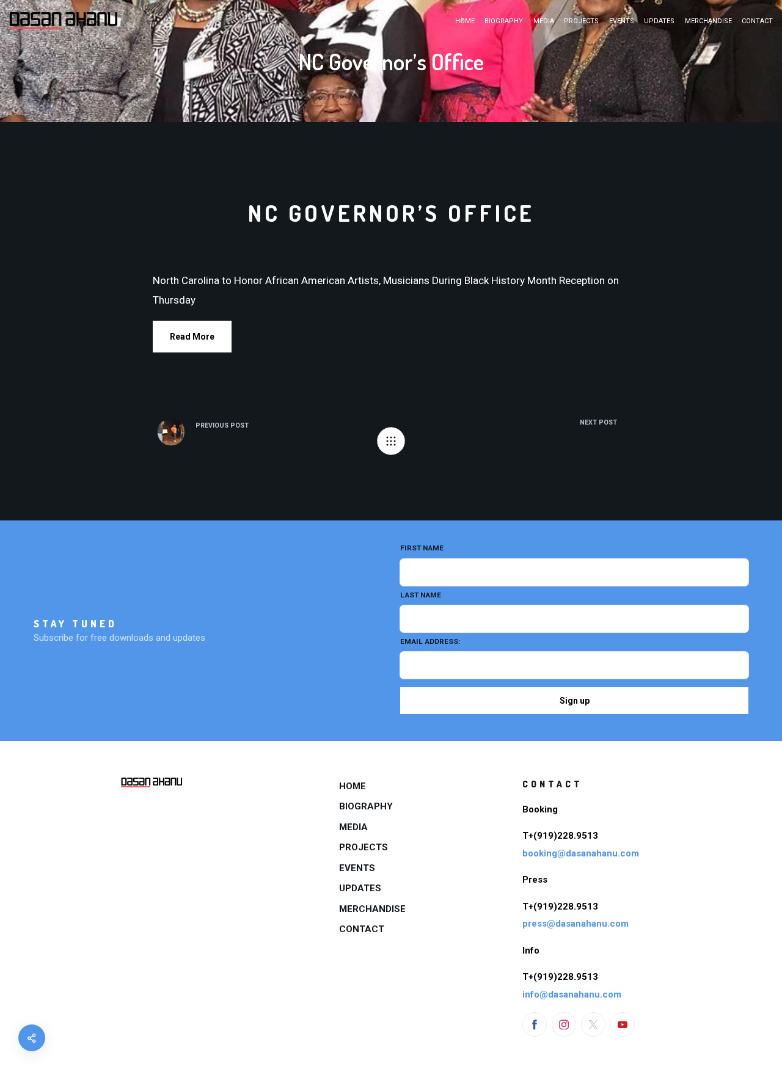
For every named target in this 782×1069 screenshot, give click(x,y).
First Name (422, 548)
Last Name (420, 595)
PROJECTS (581, 21)
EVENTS (621, 21)
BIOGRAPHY (503, 21)
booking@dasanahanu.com (580, 853)
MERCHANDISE (708, 21)
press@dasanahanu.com (575, 923)
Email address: (430, 641)
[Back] (391, 441)
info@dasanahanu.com (571, 994)
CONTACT (757, 21)
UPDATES (659, 21)
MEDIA (543, 21)
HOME (465, 21)
